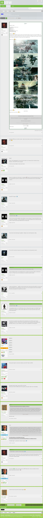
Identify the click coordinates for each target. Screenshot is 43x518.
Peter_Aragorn (11, 418)
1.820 (6, 260)
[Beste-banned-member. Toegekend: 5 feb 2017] (6, 377)
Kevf (2, 165)
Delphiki (2, 184)
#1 (41, 132)
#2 (41, 145)
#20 (41, 496)
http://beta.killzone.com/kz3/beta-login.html (16, 437)
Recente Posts (11, 8)
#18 (41, 458)
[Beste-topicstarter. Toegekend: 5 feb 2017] (4, 439)
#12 (41, 327)
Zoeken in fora (4, 8)
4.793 (6, 414)
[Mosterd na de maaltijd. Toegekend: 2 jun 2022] (4, 379)
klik (15, 31)
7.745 (6, 32)
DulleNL (2, 432)
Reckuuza (3, 370)
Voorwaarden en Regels (35, 516)
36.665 (6, 480)
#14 (41, 369)
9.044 (6, 395)
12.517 (6, 373)
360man (2, 328)
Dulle (27, 125)
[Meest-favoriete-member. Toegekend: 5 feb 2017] (4, 352)
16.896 (6, 168)
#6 (41, 222)
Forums (8, 6)
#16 (41, 418)
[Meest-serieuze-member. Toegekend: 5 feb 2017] (4, 171)
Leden (13, 6)
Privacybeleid (40, 516)
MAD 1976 (3, 392)
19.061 (6, 187)
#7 (41, 239)
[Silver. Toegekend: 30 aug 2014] (2, 35)
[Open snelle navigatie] (41, 11)
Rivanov (2, 203)
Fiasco (2, 345)
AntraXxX (10, 312)
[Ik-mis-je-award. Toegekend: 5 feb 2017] (6, 439)
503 (6, 296)
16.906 (6, 206)
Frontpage (3, 6)
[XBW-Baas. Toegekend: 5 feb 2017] (2, 379)
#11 (41, 312)
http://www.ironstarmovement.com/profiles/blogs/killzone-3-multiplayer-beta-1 (23, 438)
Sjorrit (2, 257)
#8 (41, 256)
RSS (41, 515)
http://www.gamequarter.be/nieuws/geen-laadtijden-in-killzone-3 (19, 406)
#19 (41, 475)
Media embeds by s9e (20, 516)
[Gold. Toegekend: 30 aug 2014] (2, 171)
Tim (13, 15)
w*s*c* (2, 293)
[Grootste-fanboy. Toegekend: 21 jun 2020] (4, 377)
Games (7, 15)
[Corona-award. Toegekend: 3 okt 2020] (3, 355)
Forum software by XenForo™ (8, 516)
